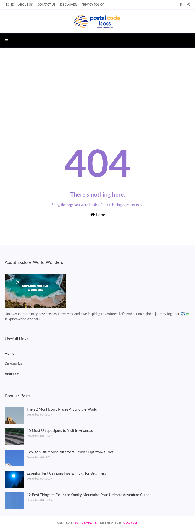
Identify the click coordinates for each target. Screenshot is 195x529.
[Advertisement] (97, 88)
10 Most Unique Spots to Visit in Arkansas (60, 431)
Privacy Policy (93, 4)
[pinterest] (188, 5)
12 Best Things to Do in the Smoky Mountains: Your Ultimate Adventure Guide (88, 495)
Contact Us (46, 4)
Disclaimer (68, 4)
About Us (25, 4)
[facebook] (180, 5)
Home (9, 4)
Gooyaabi (130, 522)
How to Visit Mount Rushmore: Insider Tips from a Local (70, 452)
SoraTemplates (86, 522)
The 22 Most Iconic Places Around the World (62, 409)
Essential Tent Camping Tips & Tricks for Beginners (66, 473)
